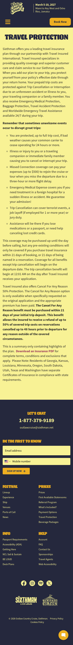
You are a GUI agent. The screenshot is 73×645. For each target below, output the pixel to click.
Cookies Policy (37, 622)
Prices (42, 492)
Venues (6, 507)
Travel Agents (46, 559)
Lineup (6, 492)
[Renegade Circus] (50, 600)
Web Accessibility (48, 564)
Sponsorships (46, 554)
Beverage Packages (48, 522)
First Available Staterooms (52, 497)
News (5, 517)
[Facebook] (25, 583)
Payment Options (48, 512)
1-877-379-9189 (36, 420)
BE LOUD (7, 559)
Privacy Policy (56, 618)
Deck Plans (8, 564)
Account (43, 539)
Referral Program (48, 502)
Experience (8, 497)
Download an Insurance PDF (35, 351)
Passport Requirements (15, 539)
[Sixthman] (26, 600)
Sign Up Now (14, 471)
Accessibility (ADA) (12, 544)
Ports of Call (9, 512)
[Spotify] (42, 583)
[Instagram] (33, 583)
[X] (49, 583)
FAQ (41, 544)
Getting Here (9, 549)
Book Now (60, 22)
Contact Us (44, 549)
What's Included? (48, 507)
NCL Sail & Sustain (12, 554)
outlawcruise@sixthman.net (36, 427)
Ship (5, 502)
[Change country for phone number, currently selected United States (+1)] (7, 461)
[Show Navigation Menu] (7, 22)
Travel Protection (48, 517)
